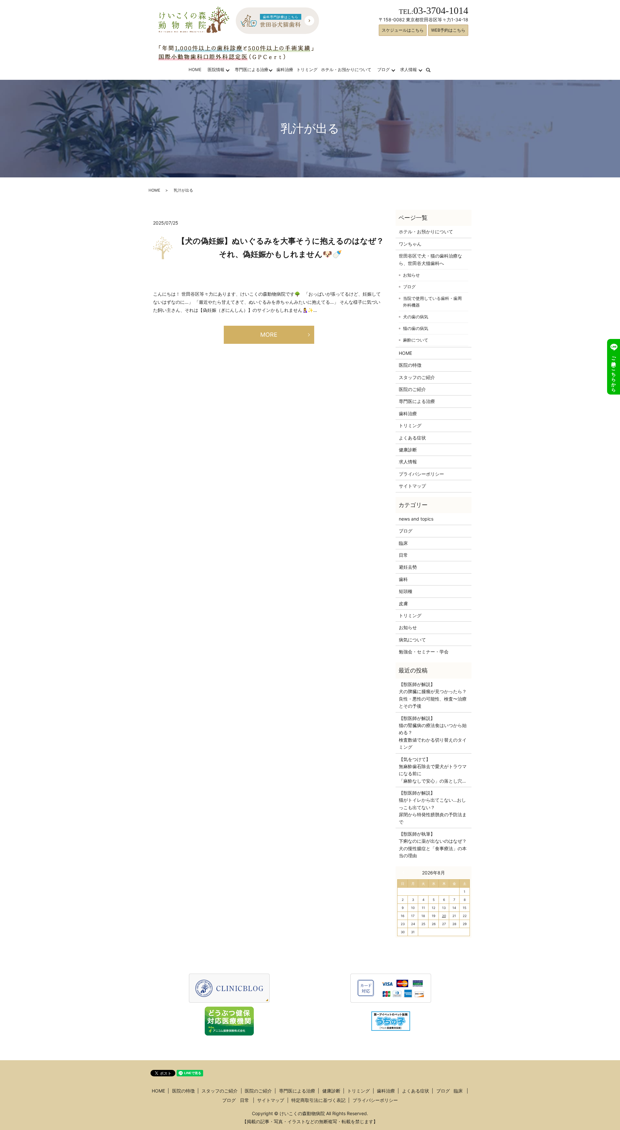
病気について (412, 639)
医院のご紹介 (412, 389)
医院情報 (216, 69)
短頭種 (405, 591)
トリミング (306, 69)
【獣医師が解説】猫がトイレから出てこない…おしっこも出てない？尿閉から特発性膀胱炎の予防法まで (433, 807)
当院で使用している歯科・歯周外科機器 (432, 302)
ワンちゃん (410, 244)
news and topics (416, 519)
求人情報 (408, 69)
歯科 (403, 579)
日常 (403, 555)
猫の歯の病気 (415, 328)
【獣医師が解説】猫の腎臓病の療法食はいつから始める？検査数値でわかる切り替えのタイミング (433, 732)
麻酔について (415, 340)
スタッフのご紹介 (417, 377)
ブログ (383, 69)
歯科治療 (284, 69)
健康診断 (408, 449)
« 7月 (405, 872)
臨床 (403, 543)
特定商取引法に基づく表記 (318, 1100)
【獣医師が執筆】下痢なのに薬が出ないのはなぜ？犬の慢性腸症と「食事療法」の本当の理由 (433, 844)
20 (444, 916)
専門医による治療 (251, 69)
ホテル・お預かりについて (346, 69)
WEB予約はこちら (448, 30)
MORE (268, 334)
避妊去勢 (408, 567)
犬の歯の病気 (415, 316)
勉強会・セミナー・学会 (424, 651)
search (432, 69)
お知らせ (411, 275)
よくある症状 (412, 437)
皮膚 (403, 603)
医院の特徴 (410, 365)
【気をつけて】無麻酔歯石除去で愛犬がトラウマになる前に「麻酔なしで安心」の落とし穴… (433, 770)
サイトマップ (412, 486)
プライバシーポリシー (421, 474)
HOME (195, 69)
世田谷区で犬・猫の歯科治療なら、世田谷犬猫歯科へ (430, 259)
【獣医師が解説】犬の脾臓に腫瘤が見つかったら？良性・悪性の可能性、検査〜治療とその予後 (433, 695)
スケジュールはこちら (403, 30)
